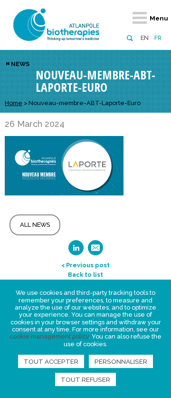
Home (13, 103)
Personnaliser (121, 361)
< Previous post (85, 265)
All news (35, 224)
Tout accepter (51, 361)
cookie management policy (49, 336)
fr (158, 37)
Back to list (85, 274)
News (20, 64)
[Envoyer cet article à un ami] (95, 250)
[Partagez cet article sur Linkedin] (76, 250)
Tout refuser (85, 379)
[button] (129, 37)
